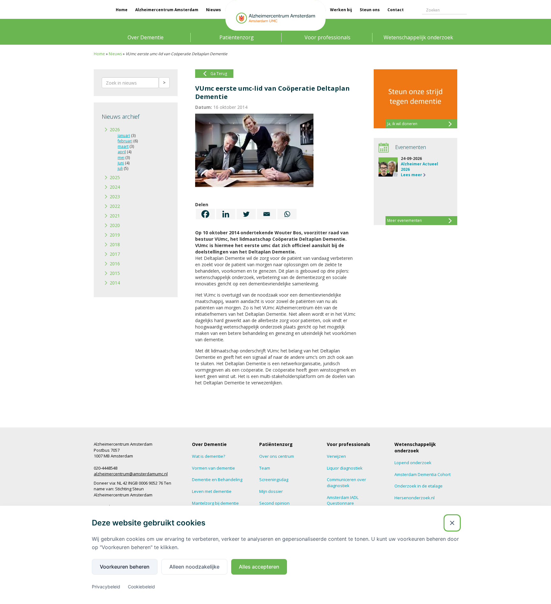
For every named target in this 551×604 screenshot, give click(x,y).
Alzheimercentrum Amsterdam (166, 9)
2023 (115, 196)
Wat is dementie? (208, 456)
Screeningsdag (273, 479)
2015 (115, 273)
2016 (115, 263)
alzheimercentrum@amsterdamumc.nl (131, 474)
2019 (115, 235)
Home (122, 9)
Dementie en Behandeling (217, 479)
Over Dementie (146, 37)
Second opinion (274, 503)
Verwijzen (336, 456)
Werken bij (341, 9)
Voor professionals (327, 37)
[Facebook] (205, 214)
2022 (115, 206)
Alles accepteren (259, 566)
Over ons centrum (276, 456)
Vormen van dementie (213, 468)
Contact (395, 9)
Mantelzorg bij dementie (215, 503)
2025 (115, 177)
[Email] (266, 214)
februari (125, 141)
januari (124, 135)
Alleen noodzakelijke (194, 566)
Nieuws (213, 9)
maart (123, 146)
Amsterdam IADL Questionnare (342, 500)
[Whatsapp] (287, 214)
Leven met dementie (211, 491)
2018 (115, 244)
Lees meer (411, 174)
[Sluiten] (452, 523)
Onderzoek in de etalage (418, 486)
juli (120, 168)
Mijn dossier (271, 491)
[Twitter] (246, 214)
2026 (115, 129)
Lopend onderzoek (412, 462)
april (122, 152)
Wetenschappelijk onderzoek (418, 37)
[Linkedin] (225, 214)
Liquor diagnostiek (345, 468)
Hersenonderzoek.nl (414, 498)
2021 (115, 216)
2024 (115, 187)
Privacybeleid (106, 586)
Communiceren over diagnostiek (346, 482)
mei (121, 157)
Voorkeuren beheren (125, 566)
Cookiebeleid (141, 586)
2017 (115, 254)
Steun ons (370, 9)
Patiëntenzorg (236, 37)
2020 (115, 225)
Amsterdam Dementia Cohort (422, 474)
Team (264, 468)
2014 (115, 283)
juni (121, 163)
